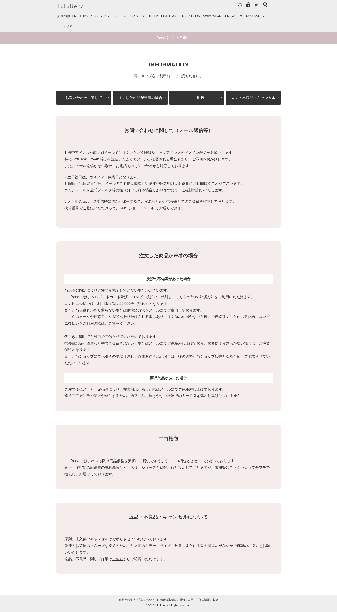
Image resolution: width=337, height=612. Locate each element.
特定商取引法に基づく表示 (176, 599)
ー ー (168, 38)
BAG (182, 16)
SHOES (96, 16)
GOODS (194, 16)
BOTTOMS (168, 16)
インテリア (64, 26)
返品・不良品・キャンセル (253, 98)
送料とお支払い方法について (137, 599)
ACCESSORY (255, 16)
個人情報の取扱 (208, 599)
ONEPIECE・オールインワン (124, 16)
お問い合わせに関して (83, 98)
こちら (117, 559)
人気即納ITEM (67, 16)
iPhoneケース (233, 16)
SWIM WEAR (212, 16)
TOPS (84, 16)
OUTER (153, 16)
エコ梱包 (196, 98)
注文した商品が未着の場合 (140, 98)
